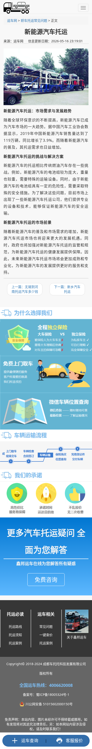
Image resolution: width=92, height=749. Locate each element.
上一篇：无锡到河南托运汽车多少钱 (25, 289)
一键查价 (46, 635)
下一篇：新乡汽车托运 (67, 289)
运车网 (12, 20)
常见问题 (46, 626)
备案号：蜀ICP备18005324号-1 (46, 694)
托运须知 (15, 635)
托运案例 (15, 643)
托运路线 (15, 626)
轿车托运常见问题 (34, 20)
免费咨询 (46, 579)
